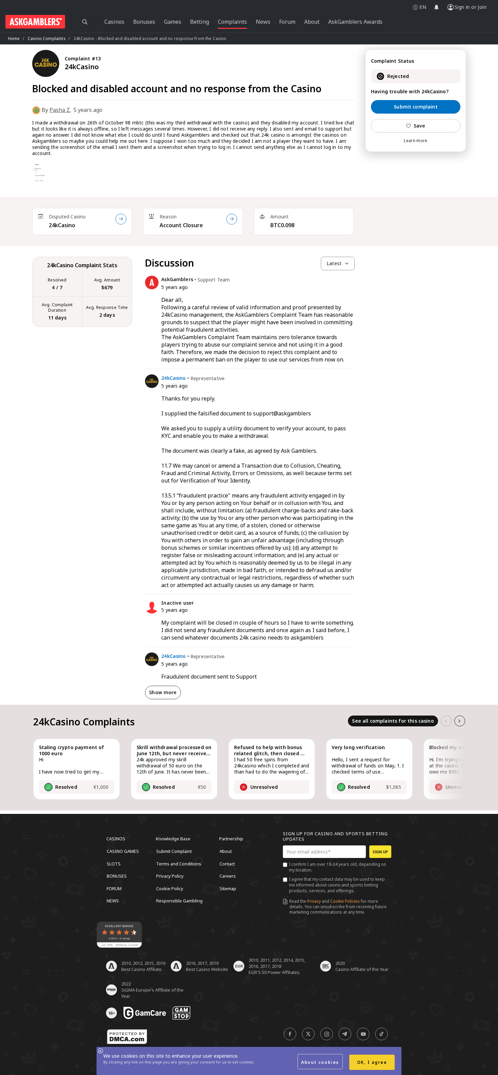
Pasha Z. (60, 110)
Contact (227, 863)
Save (420, 125)
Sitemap (228, 888)
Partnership (231, 839)
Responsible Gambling (179, 901)
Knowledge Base (173, 839)
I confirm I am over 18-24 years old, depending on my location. (337, 867)
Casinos (115, 839)
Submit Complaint (174, 851)
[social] (290, 1034)
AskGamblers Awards (355, 21)
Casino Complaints (47, 38)
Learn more (415, 140)
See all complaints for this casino (393, 721)
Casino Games (123, 851)
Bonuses (117, 876)
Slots (114, 863)
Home (14, 38)
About (226, 851)
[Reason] (231, 219)
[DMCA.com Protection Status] (127, 1036)
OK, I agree (372, 1062)
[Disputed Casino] (121, 219)
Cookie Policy (169, 888)
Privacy (314, 901)
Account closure (181, 225)
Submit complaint (416, 106)
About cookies (320, 1062)
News (113, 901)
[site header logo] (35, 21)
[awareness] (144, 1013)
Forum (114, 888)
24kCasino (62, 225)
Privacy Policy (170, 876)
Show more (163, 692)
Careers (228, 876)
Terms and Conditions (178, 863)
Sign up (380, 851)
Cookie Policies (345, 901)
